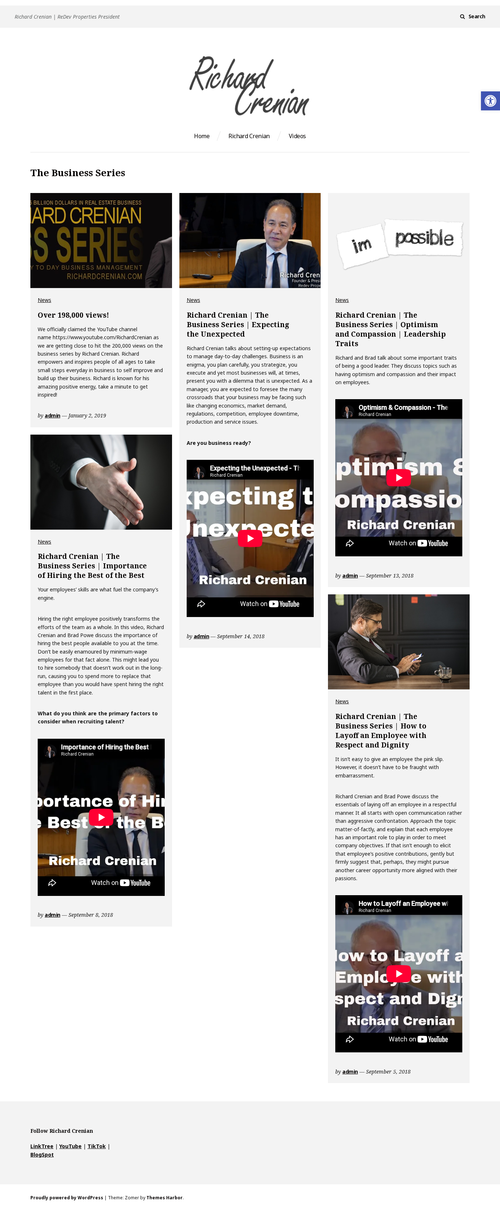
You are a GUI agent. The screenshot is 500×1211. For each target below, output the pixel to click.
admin (52, 415)
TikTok (96, 1146)
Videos (297, 136)
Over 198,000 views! (73, 315)
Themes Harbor (164, 1198)
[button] (490, 100)
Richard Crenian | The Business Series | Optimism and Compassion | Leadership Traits (390, 329)
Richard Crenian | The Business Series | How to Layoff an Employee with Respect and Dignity (380, 731)
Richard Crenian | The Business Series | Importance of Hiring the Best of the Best (92, 566)
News (44, 299)
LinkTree (41, 1146)
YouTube (70, 1146)
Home (201, 136)
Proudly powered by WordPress (66, 1198)
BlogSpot (42, 1154)
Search (477, 16)
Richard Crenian (249, 136)
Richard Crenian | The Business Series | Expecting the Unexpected (238, 324)
